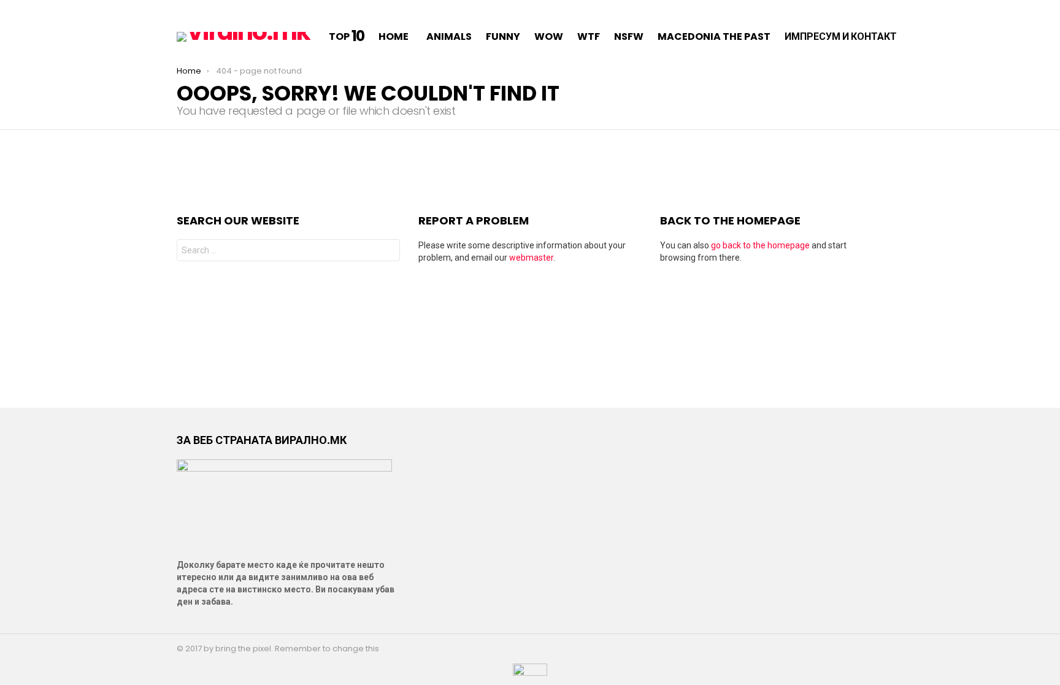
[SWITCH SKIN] (181, 10)
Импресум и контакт (841, 36)
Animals (449, 36)
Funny (503, 36)
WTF (588, 36)
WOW (548, 36)
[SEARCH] (926, 37)
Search (387, 251)
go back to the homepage (760, 245)
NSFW (628, 36)
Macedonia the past (714, 36)
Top (347, 37)
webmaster (531, 257)
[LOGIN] (942, 37)
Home (393, 36)
